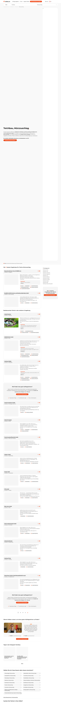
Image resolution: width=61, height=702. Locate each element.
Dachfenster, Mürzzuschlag (28, 682)
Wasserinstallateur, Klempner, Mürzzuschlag (32, 680)
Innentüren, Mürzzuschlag (9, 687)
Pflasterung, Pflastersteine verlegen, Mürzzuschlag (11, 690)
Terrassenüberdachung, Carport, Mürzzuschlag (13, 692)
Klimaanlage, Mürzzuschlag (10, 673)
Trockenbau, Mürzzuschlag (28, 675)
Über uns (46, 1)
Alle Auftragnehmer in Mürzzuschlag (10, 697)
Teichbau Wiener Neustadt (47, 283)
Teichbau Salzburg (46, 276)
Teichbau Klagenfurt (46, 274)
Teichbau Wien (45, 269)
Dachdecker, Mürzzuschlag (9, 682)
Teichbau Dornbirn (46, 278)
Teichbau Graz (45, 271)
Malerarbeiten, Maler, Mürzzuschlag (30, 673)
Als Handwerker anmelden (36, 1)
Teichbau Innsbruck (46, 272)
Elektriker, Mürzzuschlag (9, 680)
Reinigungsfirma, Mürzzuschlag (29, 689)
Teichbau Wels (45, 282)
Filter (6, 4)
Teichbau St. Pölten (46, 279)
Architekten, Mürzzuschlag (28, 687)
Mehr (22, 663)
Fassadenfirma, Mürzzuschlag (10, 675)
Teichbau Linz (45, 275)
